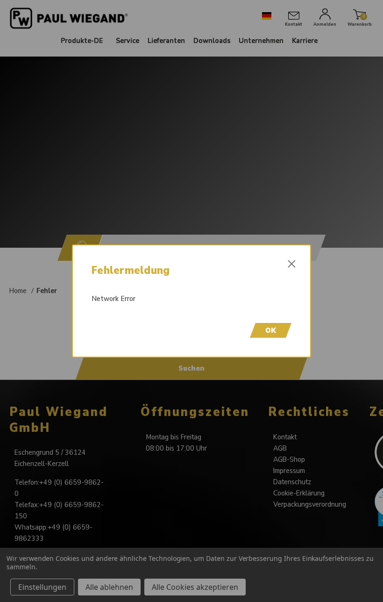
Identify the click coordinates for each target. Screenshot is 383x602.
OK (270, 330)
